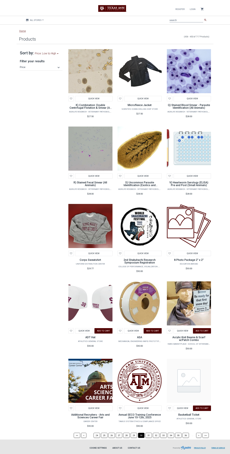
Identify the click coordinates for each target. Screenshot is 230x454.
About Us (117, 448)
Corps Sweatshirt (90, 259)
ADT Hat (90, 337)
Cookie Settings (98, 448)
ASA (139, 337)
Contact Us (134, 448)
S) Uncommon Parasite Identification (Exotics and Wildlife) (140, 185)
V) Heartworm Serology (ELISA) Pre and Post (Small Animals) (188, 184)
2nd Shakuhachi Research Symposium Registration (140, 261)
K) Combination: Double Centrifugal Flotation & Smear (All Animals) (90, 107)
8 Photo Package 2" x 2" (189, 259)
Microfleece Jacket (140, 105)
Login (192, 9)
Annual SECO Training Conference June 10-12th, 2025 (140, 416)
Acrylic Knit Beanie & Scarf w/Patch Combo (188, 339)
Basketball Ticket (188, 414)
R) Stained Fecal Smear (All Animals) (90, 184)
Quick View (93, 98)
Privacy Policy (200, 448)
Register (180, 9)
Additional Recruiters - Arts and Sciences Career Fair (90, 416)
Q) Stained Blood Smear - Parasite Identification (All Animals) (189, 106)
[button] (40, 67)
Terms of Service (218, 448)
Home (22, 31)
